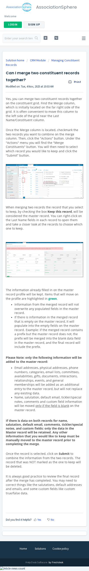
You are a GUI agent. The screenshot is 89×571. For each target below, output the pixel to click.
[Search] (36, 38)
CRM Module (38, 60)
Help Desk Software (36, 562)
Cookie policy (60, 548)
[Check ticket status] (56, 38)
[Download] (36, 289)
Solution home (15, 60)
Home (23, 548)
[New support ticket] (45, 38)
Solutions (40, 548)
